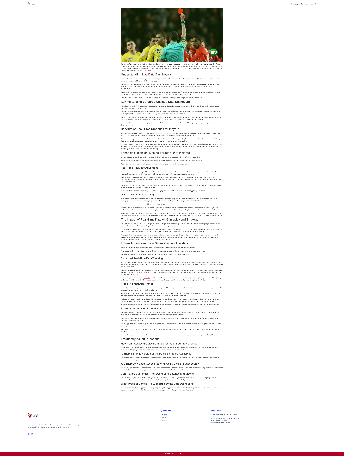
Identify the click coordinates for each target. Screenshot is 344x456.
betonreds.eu (147, 70)
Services (304, 4)
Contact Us (312, 4)
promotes (147, 278)
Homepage (294, 4)
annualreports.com (143, 272)
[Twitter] (32, 434)
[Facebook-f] (29, 434)
